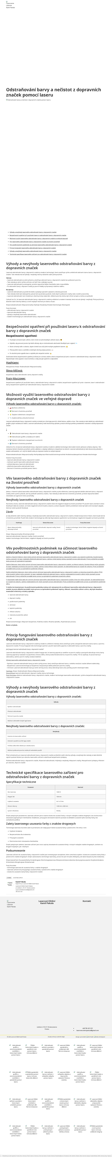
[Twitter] (97, 882)
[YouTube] (101, 882)
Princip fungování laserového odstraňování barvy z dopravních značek (33, 248)
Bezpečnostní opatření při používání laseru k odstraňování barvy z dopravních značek (38, 235)
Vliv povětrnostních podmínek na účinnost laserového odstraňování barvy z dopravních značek (41, 245)
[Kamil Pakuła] (10, 885)
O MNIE (9, 877)
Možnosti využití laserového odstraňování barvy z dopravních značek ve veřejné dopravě (39, 238)
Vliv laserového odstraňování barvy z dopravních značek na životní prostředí (35, 242)
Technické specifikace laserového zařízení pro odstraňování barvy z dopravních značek (38, 254)
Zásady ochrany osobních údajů (56, 1037)
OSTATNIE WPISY (18, 877)
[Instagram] (99, 882)
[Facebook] (95, 882)
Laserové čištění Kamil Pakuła (31, 883)
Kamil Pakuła (21, 882)
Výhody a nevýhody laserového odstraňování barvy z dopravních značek (33, 232)
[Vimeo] (104, 882)
